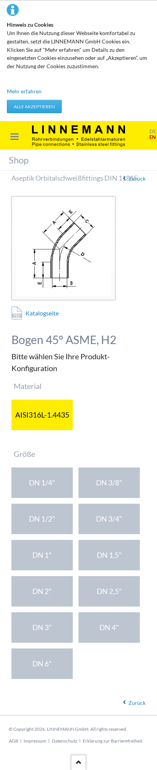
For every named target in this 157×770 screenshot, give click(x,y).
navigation (14, 136)
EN (152, 137)
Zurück (137, 703)
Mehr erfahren (24, 91)
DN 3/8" (109, 482)
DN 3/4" (109, 518)
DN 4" (109, 627)
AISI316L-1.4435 (42, 414)
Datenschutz (64, 741)
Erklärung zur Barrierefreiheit (112, 741)
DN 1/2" (42, 518)
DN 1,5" (109, 555)
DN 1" (42, 555)
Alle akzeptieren (34, 106)
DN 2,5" (109, 591)
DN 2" (42, 591)
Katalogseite (42, 313)
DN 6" (42, 663)
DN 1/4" (42, 482)
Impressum (35, 741)
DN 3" (42, 627)
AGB (13, 741)
